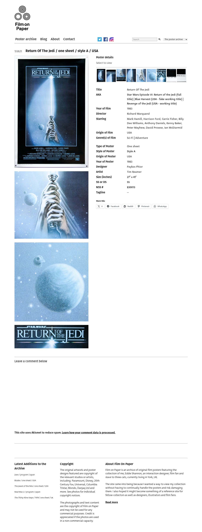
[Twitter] (100, 39)
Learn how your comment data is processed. (88, 432)
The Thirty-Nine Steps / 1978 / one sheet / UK (33, 497)
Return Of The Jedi (138, 90)
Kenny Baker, (174, 123)
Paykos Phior (135, 167)
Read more (111, 502)
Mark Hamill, (135, 119)
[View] (101, 75)
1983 (129, 108)
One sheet (133, 146)
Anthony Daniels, (156, 123)
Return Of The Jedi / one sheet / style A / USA (62, 51)
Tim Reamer (134, 172)
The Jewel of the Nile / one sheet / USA (31, 486)
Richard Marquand (138, 114)
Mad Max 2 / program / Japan (27, 491)
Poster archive (26, 39)
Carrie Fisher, (170, 119)
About (55, 39)
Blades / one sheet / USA (25, 480)
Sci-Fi (130, 138)
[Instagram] (111, 39)
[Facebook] (106, 39)
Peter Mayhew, (136, 128)
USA (129, 133)
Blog (43, 39)
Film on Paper (22, 18)
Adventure (141, 138)
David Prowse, (155, 128)
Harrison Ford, (152, 119)
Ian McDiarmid (173, 128)
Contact (69, 39)
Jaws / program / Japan (24, 474)
